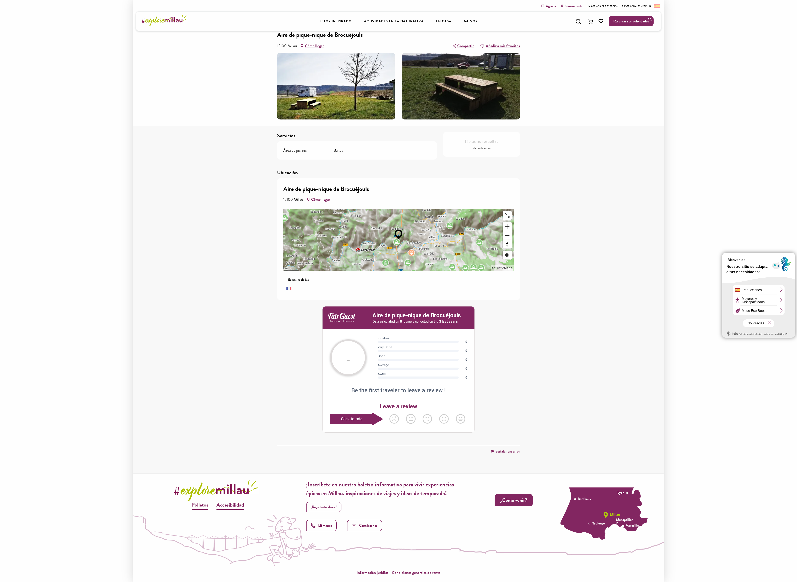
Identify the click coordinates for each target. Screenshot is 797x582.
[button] (578, 21)
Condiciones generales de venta (416, 573)
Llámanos (325, 525)
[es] (656, 6)
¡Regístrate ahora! (324, 507)
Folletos (200, 505)
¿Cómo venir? (513, 500)
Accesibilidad (230, 505)
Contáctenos (368, 525)
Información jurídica (373, 573)
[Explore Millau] (166, 25)
